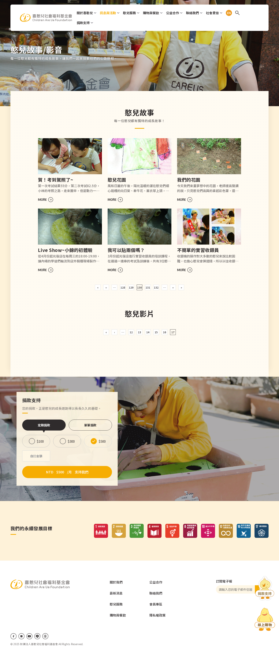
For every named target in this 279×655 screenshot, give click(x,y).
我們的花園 (188, 179)
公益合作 (172, 12)
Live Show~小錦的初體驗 (65, 250)
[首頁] (46, 17)
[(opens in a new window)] (264, 620)
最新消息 (116, 593)
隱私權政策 (157, 615)
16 (164, 332)
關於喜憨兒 (85, 12)
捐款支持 (83, 22)
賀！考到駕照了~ (55, 179)
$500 (102, 441)
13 (139, 332)
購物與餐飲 (151, 12)
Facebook (13, 636)
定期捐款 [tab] (44, 425)
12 (131, 332)
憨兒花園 (117, 179)
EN (228, 12)
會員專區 (155, 604)
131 (148, 287)
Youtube (29, 636)
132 (156, 287)
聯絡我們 (192, 12)
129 (131, 287)
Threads (45, 636)
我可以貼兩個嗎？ (126, 250)
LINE (37, 636)
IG (21, 636)
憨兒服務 (129, 12)
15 (156, 332)
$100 (40, 441)
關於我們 (116, 582)
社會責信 (212, 12)
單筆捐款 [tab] (90, 425)
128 (123, 287)
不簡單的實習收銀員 (198, 250)
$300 (71, 441)
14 (147, 332)
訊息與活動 (108, 12)
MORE (42, 199)
